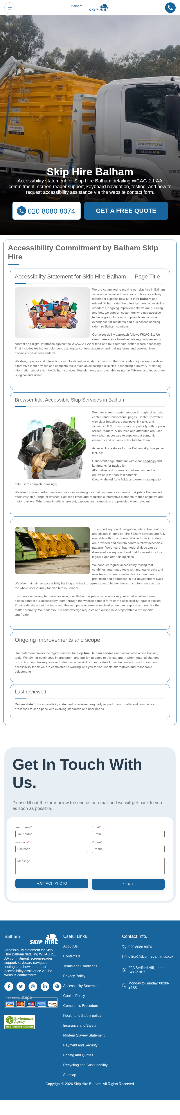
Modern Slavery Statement (83, 1035)
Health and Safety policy (82, 1015)
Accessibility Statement (81, 986)
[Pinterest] (57, 986)
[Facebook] (8, 986)
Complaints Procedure (80, 1006)
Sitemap (69, 1075)
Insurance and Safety (79, 1025)
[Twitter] (20, 986)
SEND (128, 884)
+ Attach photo (52, 883)
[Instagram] (33, 986)
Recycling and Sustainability (85, 1065)
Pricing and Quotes (78, 1055)
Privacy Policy (74, 976)
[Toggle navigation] (9, 7)
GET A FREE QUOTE (126, 210)
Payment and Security (80, 1045)
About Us (70, 946)
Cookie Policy (74, 996)
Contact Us (72, 956)
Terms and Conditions (80, 966)
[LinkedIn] (45, 986)
